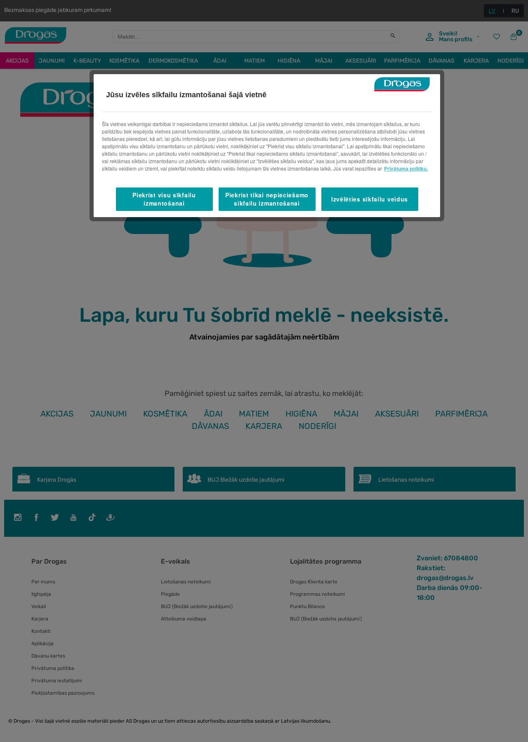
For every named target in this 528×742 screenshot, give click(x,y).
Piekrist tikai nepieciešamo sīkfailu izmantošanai (267, 199)
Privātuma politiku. (406, 168)
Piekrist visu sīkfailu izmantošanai (164, 199)
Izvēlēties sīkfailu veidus (369, 199)
